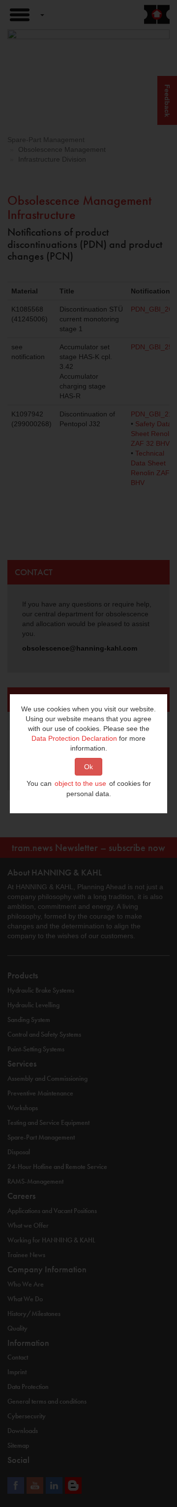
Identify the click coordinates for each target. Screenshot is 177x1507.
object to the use (80, 783)
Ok (88, 767)
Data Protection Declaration (74, 738)
